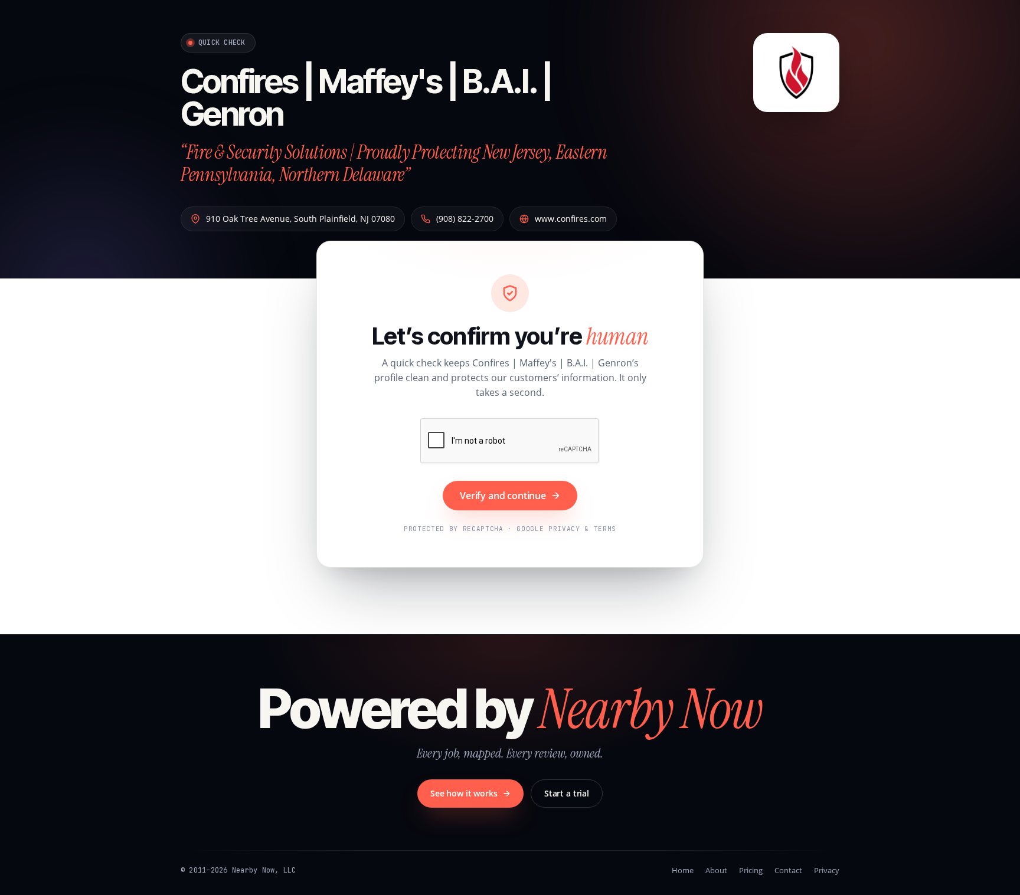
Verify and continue (503, 495)
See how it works (464, 793)
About (716, 870)
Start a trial (566, 793)
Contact (788, 870)
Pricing (751, 870)
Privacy (826, 870)
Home (683, 870)
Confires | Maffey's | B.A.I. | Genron (366, 97)
